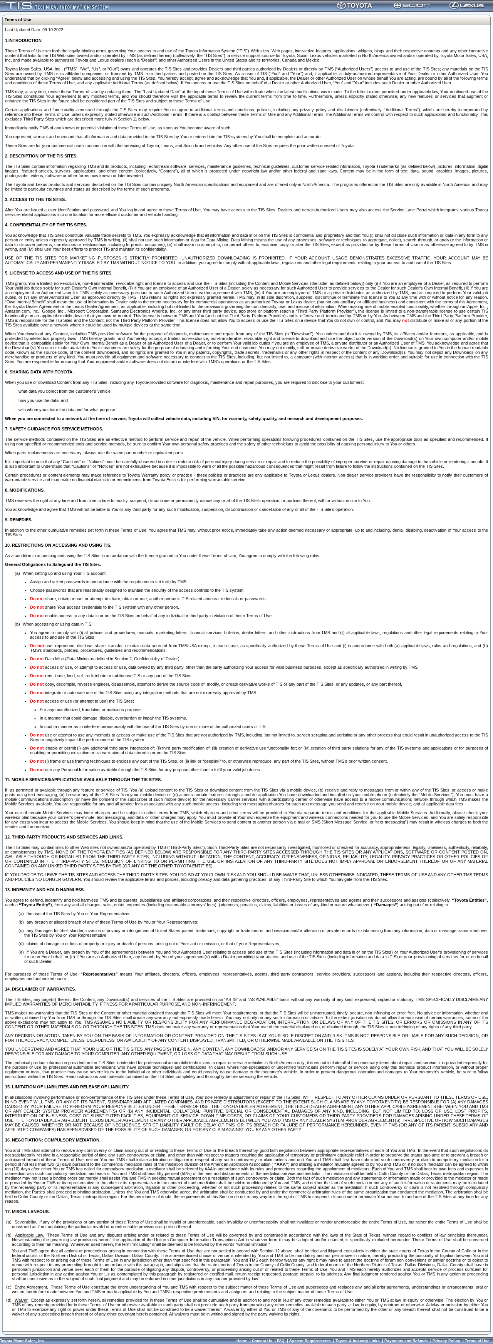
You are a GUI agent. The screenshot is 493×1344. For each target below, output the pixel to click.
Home (241, 1341)
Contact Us (262, 1341)
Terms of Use (477, 1341)
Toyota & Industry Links (357, 1341)
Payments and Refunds (406, 1341)
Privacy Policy (446, 1341)
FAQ (281, 1341)
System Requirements (310, 1341)
